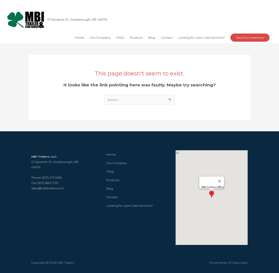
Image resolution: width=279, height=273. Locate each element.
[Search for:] (139, 100)
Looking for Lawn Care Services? (129, 205)
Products (112, 180)
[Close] (219, 181)
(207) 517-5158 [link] (52, 177)
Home (111, 154)
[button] (211, 194)
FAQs (110, 171)
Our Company (116, 163)
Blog (109, 188)
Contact (112, 197)
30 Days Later (238, 262)
